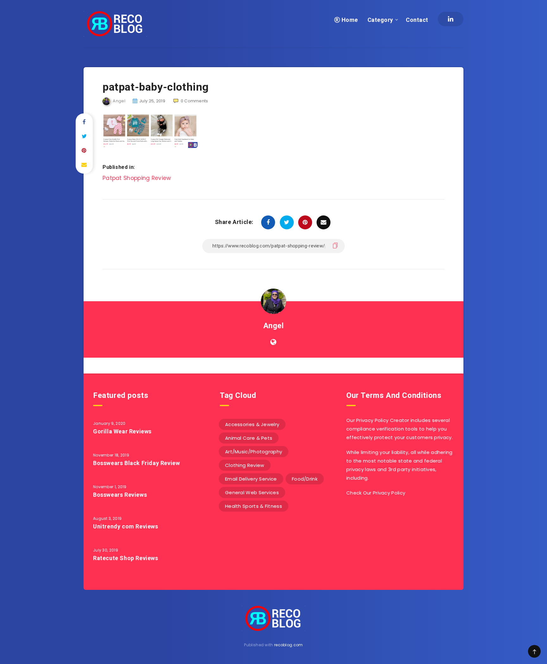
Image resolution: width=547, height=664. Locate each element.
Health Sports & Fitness (253, 506)
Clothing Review (244, 465)
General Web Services (252, 492)
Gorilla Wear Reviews (122, 431)
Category (380, 19)
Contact (417, 19)
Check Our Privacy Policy (375, 492)
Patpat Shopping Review (137, 178)
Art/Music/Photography (253, 451)
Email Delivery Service (251, 479)
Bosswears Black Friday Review (136, 463)
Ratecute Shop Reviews (125, 558)
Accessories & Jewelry (252, 424)
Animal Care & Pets (248, 438)
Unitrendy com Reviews (125, 526)
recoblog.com (288, 645)
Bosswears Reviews (120, 494)
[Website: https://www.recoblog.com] (273, 342)
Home (349, 19)
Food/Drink (305, 479)
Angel (273, 325)
